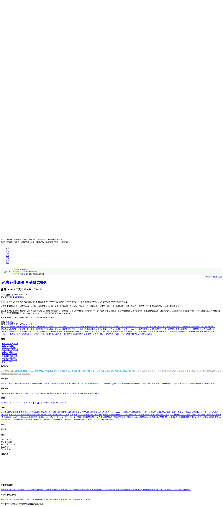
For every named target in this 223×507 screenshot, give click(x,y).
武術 (47, 371)
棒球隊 (70, 371)
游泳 (59, 371)
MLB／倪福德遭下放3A (54, 384)
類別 (3, 339)
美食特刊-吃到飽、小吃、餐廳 (44, 415)
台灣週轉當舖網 (105, 417)
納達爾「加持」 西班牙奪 (11, 384)
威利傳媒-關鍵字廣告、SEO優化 (195, 412)
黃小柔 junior (71, 490)
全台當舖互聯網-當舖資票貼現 (86, 417)
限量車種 (141, 371)
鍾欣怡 (109, 490)
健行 (19, 374)
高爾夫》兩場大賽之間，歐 (76, 384)
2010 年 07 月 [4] (7, 403)
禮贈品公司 (68, 417)
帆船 (174, 371)
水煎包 (90, 420)
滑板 (188, 371)
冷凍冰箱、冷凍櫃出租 (168, 417)
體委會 (98, 490)
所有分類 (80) (7, 344)
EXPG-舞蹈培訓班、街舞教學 (90, 415)
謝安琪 (145, 490)
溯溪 (27, 271)
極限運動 (19, 371)
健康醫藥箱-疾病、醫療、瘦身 (168, 412)
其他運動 (9, 324)
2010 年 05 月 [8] (35, 403)
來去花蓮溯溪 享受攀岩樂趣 (24, 282)
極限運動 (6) (7, 354)
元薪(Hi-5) (27, 412)
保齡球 (6, 374)
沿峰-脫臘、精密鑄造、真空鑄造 (37, 420)
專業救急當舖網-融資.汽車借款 (146, 417)
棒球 (3, 371)
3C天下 (83, 412)
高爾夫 (42, 371)
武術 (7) (5, 352)
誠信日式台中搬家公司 (50, 412)
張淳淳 (104, 490)
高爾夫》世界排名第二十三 (144, 384)
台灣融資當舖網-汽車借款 (122, 417)
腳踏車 (134, 371)
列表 (220, 277)
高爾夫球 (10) (7, 350)
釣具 (28, 374)
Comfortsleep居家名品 (122, 412)
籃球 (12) (5, 346)
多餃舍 (4, 412)
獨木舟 (64, 371)
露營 (55, 371)
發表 (7, 261)
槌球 (213, 371)
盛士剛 (92, 490)
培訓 (84, 371)
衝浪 (76, 371)
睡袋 (155, 371)
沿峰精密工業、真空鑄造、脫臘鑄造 (66, 420)
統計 (3, 435)
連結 (7, 253)
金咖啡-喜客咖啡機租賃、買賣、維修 (118, 415)
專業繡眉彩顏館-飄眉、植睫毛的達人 (194, 417)
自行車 (26, 274)
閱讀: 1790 (32, 324)
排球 (15, 374)
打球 (88, 371)
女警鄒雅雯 (54, 490)
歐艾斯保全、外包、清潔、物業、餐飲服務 (187, 415)
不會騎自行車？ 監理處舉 (99, 384)
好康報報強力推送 (8, 495)
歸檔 (7, 256)
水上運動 (35, 371)
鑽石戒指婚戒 (12, 412)
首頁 (7, 248)
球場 (217, 371)
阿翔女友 (62, 490)
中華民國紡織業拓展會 (28, 417)
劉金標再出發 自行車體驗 (184, 384)
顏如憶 (120, 490)
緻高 (20, 412)
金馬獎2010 (11, 490)
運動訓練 (119, 371)
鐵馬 (184, 371)
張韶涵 (18, 490)
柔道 (51, 371)
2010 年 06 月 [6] (21, 403)
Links (3, 408)
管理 (7, 258)
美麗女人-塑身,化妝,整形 (67, 415)
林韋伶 (46, 490)
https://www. (5, 393)
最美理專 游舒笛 (83, 490)
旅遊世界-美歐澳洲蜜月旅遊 (20, 415)
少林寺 (97, 371)
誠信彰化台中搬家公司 (14, 420)
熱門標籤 (4, 366)
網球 (164, 371)
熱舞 (205, 371)
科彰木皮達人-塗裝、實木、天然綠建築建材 (151, 415)
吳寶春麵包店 (134, 490)
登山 (24, 374)
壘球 (129, 371)
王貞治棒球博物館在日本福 (33, 384)
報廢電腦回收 (137, 412)
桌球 (11, 374)
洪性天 (115, 490)
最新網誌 (4, 379)
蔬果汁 (212, 417)
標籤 (7, 251)
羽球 (109, 371)
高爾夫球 (27, 371)
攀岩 (18, 297)
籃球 (7, 371)
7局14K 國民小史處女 (165, 384)
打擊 (92, 371)
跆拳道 (103, 371)
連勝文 (84, 420)
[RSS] (15, 344)
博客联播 (4, 454)
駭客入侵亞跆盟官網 (29, 490)
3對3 (201, 371)
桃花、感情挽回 (149, 412)
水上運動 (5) (7, 360)
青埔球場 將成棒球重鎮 (204, 384)
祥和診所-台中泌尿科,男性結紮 (50, 417)
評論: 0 (24, 324)
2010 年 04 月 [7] (48, 403)
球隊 (209, 371)
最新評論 (4, 388)
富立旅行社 (36, 412)
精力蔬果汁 (14, 417)
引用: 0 (17, 324)
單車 (113, 371)
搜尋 (3, 424)
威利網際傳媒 (73, 412)
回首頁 (96, 420)
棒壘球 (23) (6, 348)
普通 (215, 277)
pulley (102, 420)
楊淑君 (4, 490)
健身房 (179, 371)
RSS (7, 263)
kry (141, 490)
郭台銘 (126, 490)
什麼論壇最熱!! (7, 485)
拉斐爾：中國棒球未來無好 (121, 384)
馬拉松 (169, 371)
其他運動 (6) (7, 356)
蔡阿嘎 (41, 490)
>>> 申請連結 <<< (112, 420)
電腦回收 (64, 412)
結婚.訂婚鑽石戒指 (105, 412)
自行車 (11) (6, 358)
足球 (160, 371)
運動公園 (194, 371)
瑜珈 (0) (5, 362)
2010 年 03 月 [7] (62, 403)
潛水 (80, 371)
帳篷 (147, 371)
